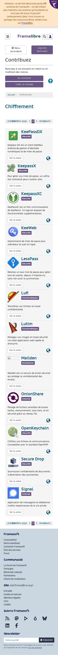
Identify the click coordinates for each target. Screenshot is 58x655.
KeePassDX (31, 132)
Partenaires (9, 575)
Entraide (8, 591)
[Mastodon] (16, 620)
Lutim (27, 324)
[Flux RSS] (7, 620)
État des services (12, 550)
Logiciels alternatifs (42, 50)
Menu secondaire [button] (16, 50)
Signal (27, 489)
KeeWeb (29, 228)
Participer (8, 568)
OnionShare (32, 394)
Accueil (11, 95)
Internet (26, 398)
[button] (50, 81)
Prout (6, 553)
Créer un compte (24, 84)
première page (19, 121)
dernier (43, 121)
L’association (10, 539)
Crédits (7, 604)
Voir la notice (15, 158)
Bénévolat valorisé (13, 572)
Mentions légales (12, 597)
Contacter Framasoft (14, 546)
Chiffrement (19, 106)
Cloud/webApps (30, 298)
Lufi (24, 293)
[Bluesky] (44, 620)
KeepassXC (31, 194)
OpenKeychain (35, 428)
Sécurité (26, 136)
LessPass (29, 259)
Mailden (29, 358)
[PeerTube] (25, 620)
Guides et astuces (12, 594)
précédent (12, 121)
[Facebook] (16, 627)
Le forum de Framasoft (15, 565)
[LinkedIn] (7, 627)
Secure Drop (32, 459)
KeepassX (27, 166)
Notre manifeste (12, 543)
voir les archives (34, 648)
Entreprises (28, 363)
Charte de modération (14, 579)
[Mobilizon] (35, 620)
